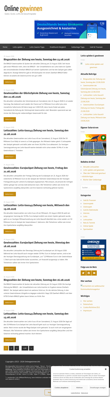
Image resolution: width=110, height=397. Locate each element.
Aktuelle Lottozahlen (91, 167)
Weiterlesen (9, 82)
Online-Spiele (88, 226)
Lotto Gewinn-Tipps (37, 47)
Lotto (85, 216)
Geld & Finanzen (96, 47)
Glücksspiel (87, 207)
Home (5, 47)
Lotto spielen (18, 47)
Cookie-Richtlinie (75, 393)
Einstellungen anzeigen (98, 388)
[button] (106, 369)
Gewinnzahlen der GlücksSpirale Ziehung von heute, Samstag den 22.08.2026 (93, 88)
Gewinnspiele (88, 203)
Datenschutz (84, 393)
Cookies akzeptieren (61, 388)
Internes (86, 213)
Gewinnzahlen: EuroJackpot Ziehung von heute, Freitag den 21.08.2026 (92, 107)
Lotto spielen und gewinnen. (93, 170)
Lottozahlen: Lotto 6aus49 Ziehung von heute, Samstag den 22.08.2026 (93, 98)
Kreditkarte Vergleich (58, 47)
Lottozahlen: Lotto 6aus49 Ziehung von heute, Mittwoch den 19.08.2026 (93, 117)
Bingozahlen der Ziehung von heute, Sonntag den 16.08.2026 (37, 279)
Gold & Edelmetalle (90, 210)
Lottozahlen (87, 219)
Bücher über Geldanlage (92, 179)
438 (24, 348)
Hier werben (87, 301)
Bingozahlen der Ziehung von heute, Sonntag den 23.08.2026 (37, 59)
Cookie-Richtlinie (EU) (91, 307)
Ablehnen (79, 388)
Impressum (87, 310)
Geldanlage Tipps (77, 47)
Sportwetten (88, 229)
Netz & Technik (89, 223)
